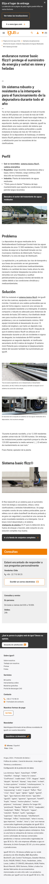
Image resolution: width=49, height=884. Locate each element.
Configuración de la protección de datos (19, 768)
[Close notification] (44, 2)
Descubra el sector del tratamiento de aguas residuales (23, 198)
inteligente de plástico (11, 525)
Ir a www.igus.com (14, 24)
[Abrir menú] (3, 32)
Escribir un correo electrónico (22, 582)
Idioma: (13, 745)
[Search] (32, 33)
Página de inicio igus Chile (11, 41)
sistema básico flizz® (30, 164)
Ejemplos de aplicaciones (31, 41)
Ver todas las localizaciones (16, 16)
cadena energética (12, 167)
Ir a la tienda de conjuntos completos (19, 537)
